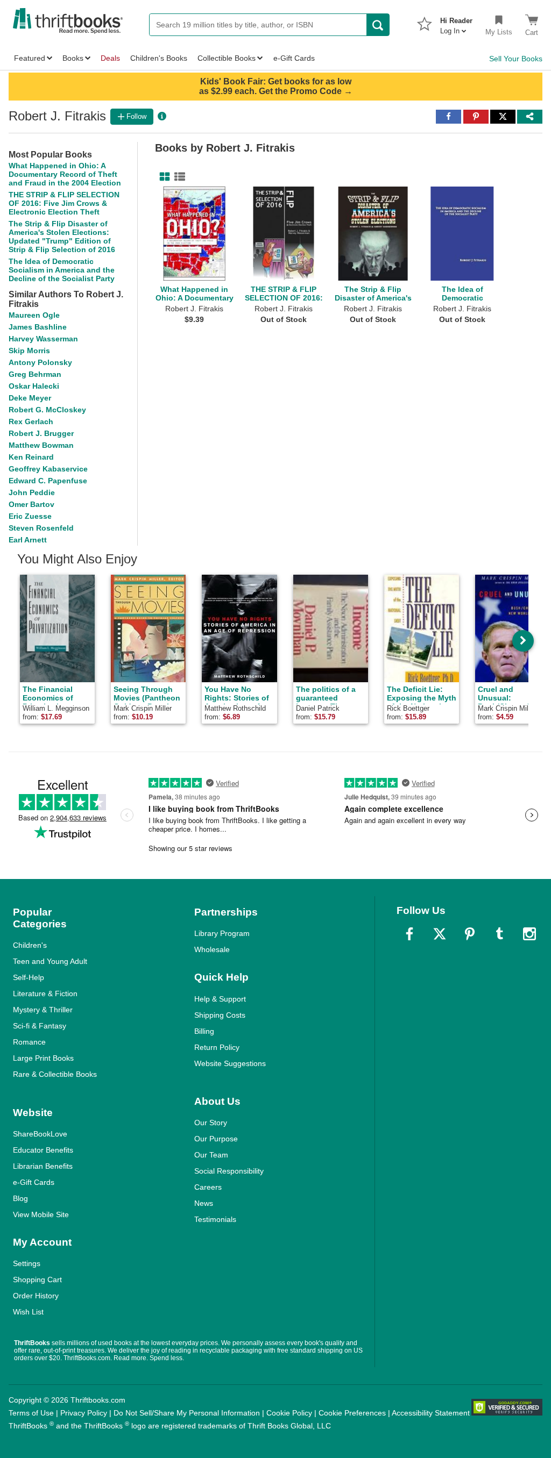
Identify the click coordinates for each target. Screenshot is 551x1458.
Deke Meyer (30, 398)
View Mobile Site (41, 1214)
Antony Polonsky (40, 362)
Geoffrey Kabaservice (48, 468)
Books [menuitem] (72, 58)
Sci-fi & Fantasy (39, 1025)
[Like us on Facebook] (409, 934)
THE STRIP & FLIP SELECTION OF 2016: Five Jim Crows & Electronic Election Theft (64, 203)
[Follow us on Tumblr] (499, 934)
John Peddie (32, 492)
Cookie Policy (289, 1413)
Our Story (210, 1122)
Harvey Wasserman (43, 338)
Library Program (222, 933)
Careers (208, 1187)
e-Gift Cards (33, 1182)
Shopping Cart (37, 1279)
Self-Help (28, 977)
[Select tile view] (177, 177)
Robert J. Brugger (41, 433)
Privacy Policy (83, 1413)
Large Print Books (43, 1058)
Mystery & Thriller (43, 1009)
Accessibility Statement (431, 1413)
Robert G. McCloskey (47, 409)
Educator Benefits (43, 1150)
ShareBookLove (40, 1134)
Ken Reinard (31, 457)
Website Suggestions (230, 1063)
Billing (204, 1031)
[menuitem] (456, 22)
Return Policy (216, 1047)
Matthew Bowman (41, 445)
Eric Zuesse (30, 516)
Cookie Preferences (352, 1413)
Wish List (28, 1311)
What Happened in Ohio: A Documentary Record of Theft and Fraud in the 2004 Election (65, 174)
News (203, 1203)
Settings (26, 1263)
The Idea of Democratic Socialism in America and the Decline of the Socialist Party (62, 270)
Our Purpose (216, 1138)
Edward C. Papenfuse (48, 480)
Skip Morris (29, 350)
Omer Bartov (31, 504)
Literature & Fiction (45, 993)
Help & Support (220, 999)
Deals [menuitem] (110, 58)
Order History (36, 1295)
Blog (20, 1198)
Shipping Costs (219, 1015)
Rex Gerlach (31, 421)
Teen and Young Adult (50, 961)
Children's (30, 945)
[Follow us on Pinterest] (470, 934)
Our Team (211, 1154)
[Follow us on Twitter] (440, 934)
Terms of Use (31, 1413)
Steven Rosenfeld (41, 528)
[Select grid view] (162, 177)
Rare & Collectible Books (55, 1074)
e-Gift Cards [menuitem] (294, 58)
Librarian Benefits (43, 1166)
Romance (29, 1042)
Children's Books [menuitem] (158, 58)
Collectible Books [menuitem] (226, 58)
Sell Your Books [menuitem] (515, 58)
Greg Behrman (35, 374)
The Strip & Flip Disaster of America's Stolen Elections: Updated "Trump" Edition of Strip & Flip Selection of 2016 (62, 236)
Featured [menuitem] (29, 58)
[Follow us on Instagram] (529, 934)
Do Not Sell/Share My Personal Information (187, 1413)
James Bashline (38, 327)
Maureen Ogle (34, 315)
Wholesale (212, 949)
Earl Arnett (28, 539)
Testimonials (215, 1219)
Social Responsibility (229, 1171)
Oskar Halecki (34, 386)
